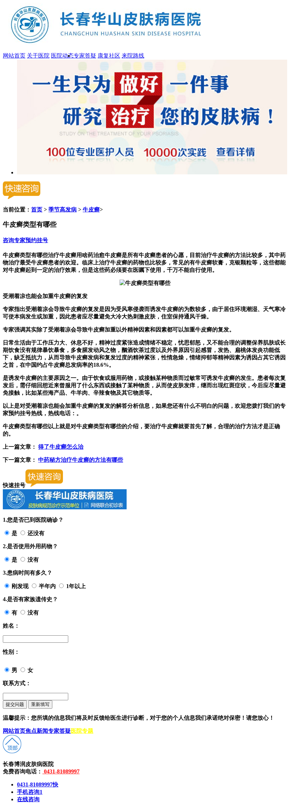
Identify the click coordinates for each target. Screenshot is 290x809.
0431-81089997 (61, 771)
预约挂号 (36, 240)
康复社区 (109, 56)
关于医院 (38, 56)
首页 (36, 209)
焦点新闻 (36, 731)
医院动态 (62, 56)
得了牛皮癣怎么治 (60, 447)
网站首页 (14, 56)
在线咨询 (28, 799)
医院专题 (82, 731)
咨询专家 (14, 240)
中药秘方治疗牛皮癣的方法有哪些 (80, 460)
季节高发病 (62, 209)
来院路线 (133, 56)
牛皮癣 (91, 209)
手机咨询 (29, 792)
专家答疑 (85, 56)
